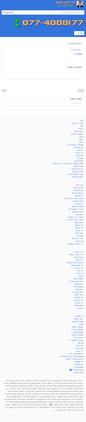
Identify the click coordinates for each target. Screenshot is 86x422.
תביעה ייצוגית (78, 188)
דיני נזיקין (80, 150)
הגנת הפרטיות (77, 292)
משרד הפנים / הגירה (75, 174)
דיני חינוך (79, 271)
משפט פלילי (78, 367)
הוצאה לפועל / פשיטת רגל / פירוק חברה (68, 163)
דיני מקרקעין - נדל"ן (75, 354)
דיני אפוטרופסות (77, 265)
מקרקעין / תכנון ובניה (75, 145)
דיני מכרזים (79, 303)
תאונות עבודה (78, 332)
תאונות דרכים (78, 329)
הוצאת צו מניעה (77, 335)
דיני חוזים (79, 273)
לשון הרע (79, 236)
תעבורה (80, 158)
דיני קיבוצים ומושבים (75, 244)
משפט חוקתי (78, 305)
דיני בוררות (79, 268)
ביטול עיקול (79, 233)
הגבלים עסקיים (77, 212)
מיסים (81, 142)
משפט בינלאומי (77, 206)
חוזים (81, 137)
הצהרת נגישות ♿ (76, 370)
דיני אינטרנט (78, 300)
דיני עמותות (79, 196)
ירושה (81, 139)
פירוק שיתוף (78, 284)
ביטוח (81, 129)
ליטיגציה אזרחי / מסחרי (74, 359)
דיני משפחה (78, 147)
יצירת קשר (79, 241)
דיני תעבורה (78, 364)
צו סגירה (80, 308)
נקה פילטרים (76, 50)
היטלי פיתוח (78, 295)
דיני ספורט (79, 204)
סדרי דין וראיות (77, 123)
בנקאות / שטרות (77, 134)
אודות (81, 324)
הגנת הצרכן (78, 161)
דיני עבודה (79, 153)
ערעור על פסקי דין (76, 340)
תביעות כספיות (77, 193)
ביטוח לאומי (78, 131)
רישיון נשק (79, 289)
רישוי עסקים (78, 319)
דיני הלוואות (78, 225)
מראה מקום (78, 222)
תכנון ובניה (79, 348)
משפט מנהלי (78, 287)
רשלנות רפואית (77, 177)
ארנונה (80, 276)
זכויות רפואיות (78, 201)
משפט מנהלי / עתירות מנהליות (71, 356)
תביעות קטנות (78, 190)
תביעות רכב (78, 338)
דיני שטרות (79, 316)
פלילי (81, 126)
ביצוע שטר (79, 214)
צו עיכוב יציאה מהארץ (75, 263)
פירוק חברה (78, 252)
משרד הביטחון (77, 171)
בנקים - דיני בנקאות (75, 217)
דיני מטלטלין (78, 297)
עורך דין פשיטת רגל (75, 209)
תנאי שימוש (78, 372)
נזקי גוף (80, 343)
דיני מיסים (79, 230)
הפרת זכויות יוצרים (76, 281)
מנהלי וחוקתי (78, 166)
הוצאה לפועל (78, 279)
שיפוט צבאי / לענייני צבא (73, 198)
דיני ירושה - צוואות (76, 255)
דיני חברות (79, 228)
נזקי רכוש (79, 346)
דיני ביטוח (79, 260)
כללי (81, 121)
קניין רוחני (79, 155)
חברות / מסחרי (77, 169)
